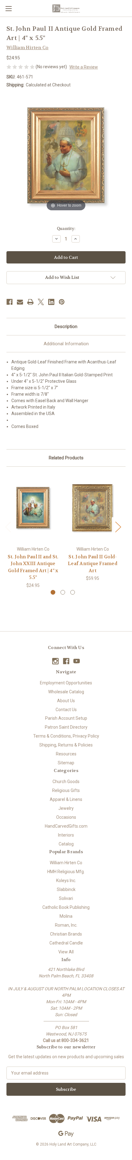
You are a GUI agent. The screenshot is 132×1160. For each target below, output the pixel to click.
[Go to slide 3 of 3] (72, 592)
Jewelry (66, 808)
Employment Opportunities (66, 682)
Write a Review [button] (83, 67)
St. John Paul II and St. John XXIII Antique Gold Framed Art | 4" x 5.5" (33, 567)
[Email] (20, 302)
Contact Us (66, 709)
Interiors (66, 835)
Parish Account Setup (66, 718)
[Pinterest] (62, 302)
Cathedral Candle (66, 942)
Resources (66, 753)
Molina (66, 916)
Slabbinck (66, 889)
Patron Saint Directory (66, 727)
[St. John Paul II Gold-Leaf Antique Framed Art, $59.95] (92, 508)
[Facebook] (9, 302)
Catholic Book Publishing (66, 907)
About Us (66, 700)
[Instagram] (55, 661)
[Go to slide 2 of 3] (62, 592)
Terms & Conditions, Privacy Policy (66, 736)
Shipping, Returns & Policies (66, 744)
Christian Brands (66, 934)
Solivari (66, 898)
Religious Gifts (66, 790)
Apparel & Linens (66, 799)
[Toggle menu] (8, 8)
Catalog (66, 843)
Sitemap (66, 762)
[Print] (30, 302)
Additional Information (66, 343)
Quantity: (66, 228)
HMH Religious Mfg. (66, 871)
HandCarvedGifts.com (66, 826)
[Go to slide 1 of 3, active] (53, 592)
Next (118, 526)
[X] (41, 302)
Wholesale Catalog (66, 691)
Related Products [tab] (66, 458)
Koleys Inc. (66, 880)
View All (66, 951)
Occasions (66, 817)
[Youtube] (76, 661)
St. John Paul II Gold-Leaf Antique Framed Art (92, 564)
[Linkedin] (51, 302)
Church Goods (66, 781)
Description (66, 326)
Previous (8, 526)
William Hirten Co (66, 862)
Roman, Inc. (66, 925)
